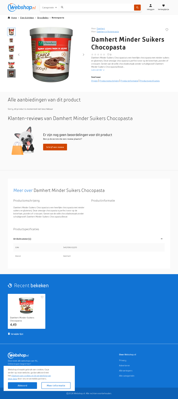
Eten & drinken (27, 17)
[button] (51, 54)
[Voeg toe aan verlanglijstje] (167, 30)
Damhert (101, 28)
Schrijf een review (55, 147)
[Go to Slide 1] (11, 32)
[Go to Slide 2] (11, 40)
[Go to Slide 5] (11, 65)
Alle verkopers (125, 370)
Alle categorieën (126, 375)
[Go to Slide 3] (11, 48)
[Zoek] (137, 8)
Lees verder (96, 70)
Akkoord (22, 385)
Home (14, 17)
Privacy (122, 360)
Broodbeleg (42, 17)
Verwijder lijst (17, 334)
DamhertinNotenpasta (108, 31)
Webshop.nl (130, 354)
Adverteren (124, 365)
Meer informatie (56, 385)
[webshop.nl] (22, 7)
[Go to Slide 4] (11, 57)
